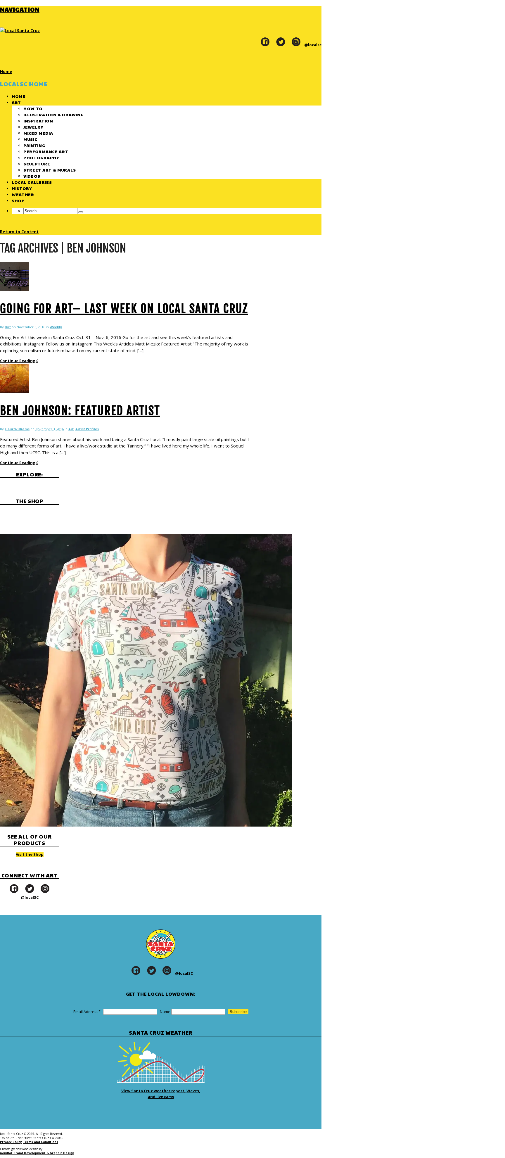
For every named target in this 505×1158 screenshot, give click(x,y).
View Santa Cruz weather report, (153, 1090)
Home (18, 96)
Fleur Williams (17, 429)
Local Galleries (32, 182)
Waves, (193, 1090)
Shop (18, 200)
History (22, 188)
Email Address (87, 1011)
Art (16, 102)
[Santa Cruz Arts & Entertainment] (20, 30)
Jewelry (33, 127)
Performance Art (45, 151)
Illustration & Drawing (53, 114)
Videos (31, 176)
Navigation (19, 9)
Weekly (56, 327)
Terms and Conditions (40, 1142)
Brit (8, 327)
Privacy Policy (11, 1142)
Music (30, 139)
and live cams (161, 1096)
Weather (23, 194)
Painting (34, 145)
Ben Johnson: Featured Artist (80, 410)
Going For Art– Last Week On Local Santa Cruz (124, 308)
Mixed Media (38, 133)
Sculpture (36, 164)
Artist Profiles (87, 429)
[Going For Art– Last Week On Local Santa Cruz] (14, 289)
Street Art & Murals (49, 170)
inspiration (38, 121)
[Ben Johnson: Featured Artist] (14, 391)
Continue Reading (17, 360)
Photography (41, 157)
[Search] (80, 212)
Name (165, 1011)
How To (33, 108)
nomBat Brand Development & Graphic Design (37, 1153)
